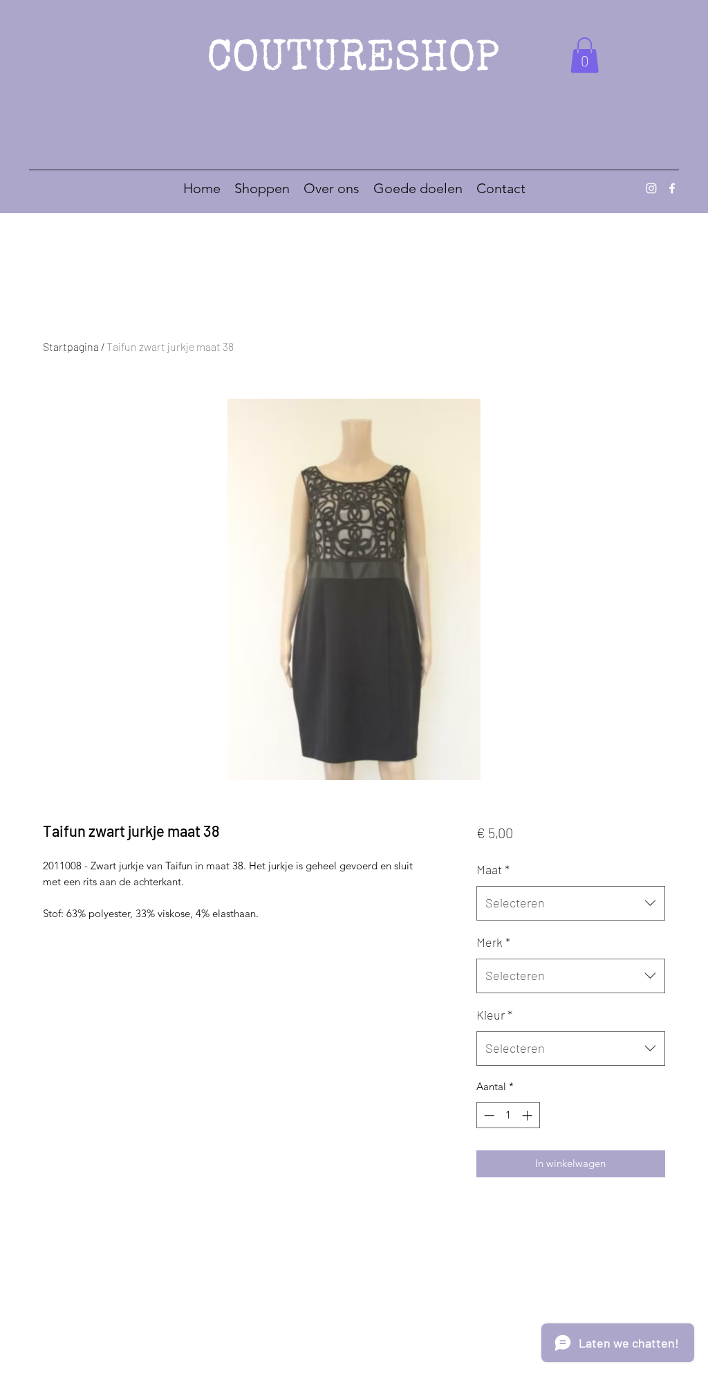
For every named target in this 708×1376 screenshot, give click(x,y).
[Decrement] (487, 1115)
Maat (493, 869)
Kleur (494, 1014)
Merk (493, 942)
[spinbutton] (507, 1115)
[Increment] (528, 1115)
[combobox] (570, 903)
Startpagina (71, 346)
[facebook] (672, 188)
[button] (584, 55)
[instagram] (651, 188)
